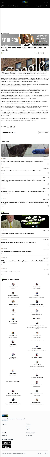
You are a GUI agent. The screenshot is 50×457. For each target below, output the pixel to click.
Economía (20, 5)
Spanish (28, 426)
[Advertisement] (25, 17)
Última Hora (5, 5)
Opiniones (28, 5)
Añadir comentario (43, 132)
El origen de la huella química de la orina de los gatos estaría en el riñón (22, 161)
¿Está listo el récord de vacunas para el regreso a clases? (17, 233)
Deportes (36, 5)
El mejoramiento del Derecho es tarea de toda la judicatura (18, 242)
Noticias (13, 5)
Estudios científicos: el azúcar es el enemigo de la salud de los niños (21, 171)
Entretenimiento (45, 5)
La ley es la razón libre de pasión (10, 271)
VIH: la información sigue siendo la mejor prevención (16, 251)
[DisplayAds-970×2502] (25, 40)
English (27, 429)
